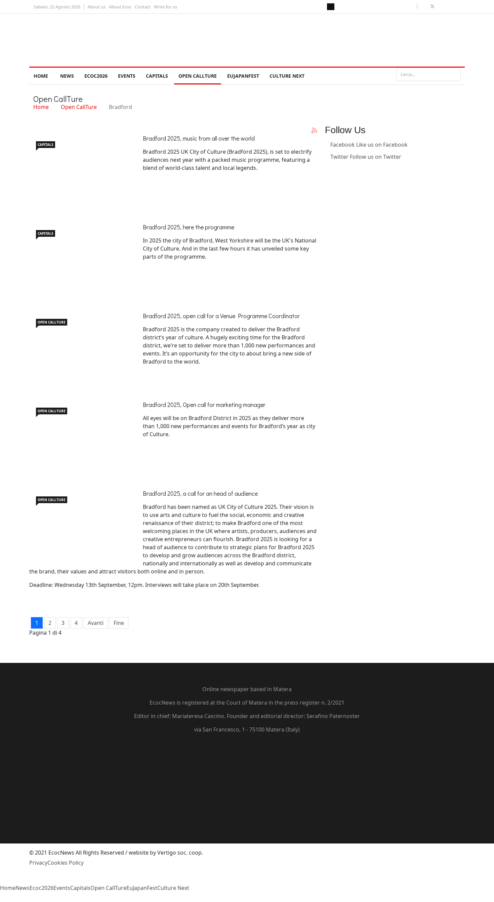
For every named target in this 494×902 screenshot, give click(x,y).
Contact (143, 7)
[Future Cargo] (79, 434)
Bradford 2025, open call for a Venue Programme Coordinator (221, 316)
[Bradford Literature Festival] (79, 345)
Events (126, 76)
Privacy (38, 862)
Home (41, 76)
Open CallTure (197, 76)
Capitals (157, 76)
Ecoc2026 (96, 76)
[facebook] (424, 6)
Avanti (96, 623)
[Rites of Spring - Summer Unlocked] (79, 168)
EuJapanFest (243, 76)
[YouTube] (247, 774)
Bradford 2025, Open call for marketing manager (204, 405)
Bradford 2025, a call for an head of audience (200, 493)
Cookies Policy (65, 862)
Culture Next (287, 76)
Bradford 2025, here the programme (188, 227)
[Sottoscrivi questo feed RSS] (314, 130)
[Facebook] (247, 750)
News (67, 76)
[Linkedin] (327, 169)
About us (96, 7)
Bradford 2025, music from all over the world (199, 138)
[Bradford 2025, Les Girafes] (79, 257)
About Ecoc (120, 7)
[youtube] (440, 6)
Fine (119, 623)
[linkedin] (448, 6)
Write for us (165, 7)
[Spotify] (247, 810)
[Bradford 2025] (79, 523)
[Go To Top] (0, 898)
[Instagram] (327, 181)
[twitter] (432, 6)
